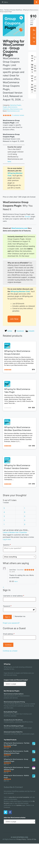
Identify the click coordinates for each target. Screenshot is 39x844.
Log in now (7, 539)
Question (7, 545)
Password (10, 606)
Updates (18, 805)
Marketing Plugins (15, 105)
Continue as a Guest (10, 651)
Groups (27, 216)
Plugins (5, 107)
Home (1, 10)
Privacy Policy (21, 839)
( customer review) (18, 115)
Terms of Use (31, 839)
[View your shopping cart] (36, 2)
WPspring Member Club (20, 291)
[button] (21, 17)
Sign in (7, 617)
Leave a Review (9, 532)
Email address (8, 634)
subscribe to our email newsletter (19, 797)
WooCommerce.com (16, 109)
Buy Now (34, 36)
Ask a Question (21, 532)
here (9, 161)
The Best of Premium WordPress (13, 10)
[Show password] (34, 610)
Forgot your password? (11, 623)
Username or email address (16, 596)
